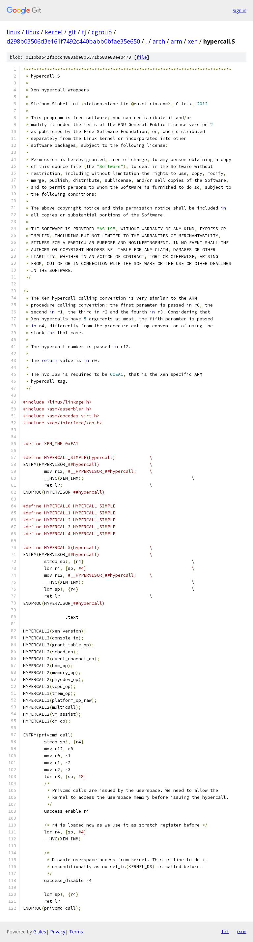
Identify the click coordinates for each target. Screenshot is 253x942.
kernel (54, 32)
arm (176, 41)
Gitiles (39, 931)
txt (225, 931)
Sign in (239, 10)
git (72, 32)
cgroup (102, 32)
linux (13, 32)
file (141, 57)
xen (193, 41)
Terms (76, 931)
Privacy (57, 931)
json (241, 931)
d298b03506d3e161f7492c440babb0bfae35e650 (73, 41)
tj (84, 32)
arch (159, 41)
